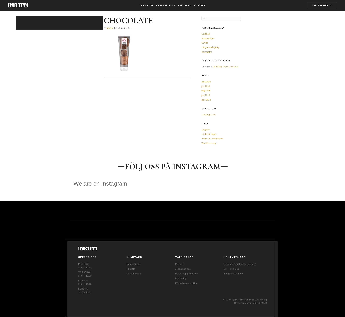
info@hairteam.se (233, 274)
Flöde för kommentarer (212, 138)
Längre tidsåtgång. (210, 47)
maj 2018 (205, 91)
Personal (180, 264)
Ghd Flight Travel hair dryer (225, 67)
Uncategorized (208, 114)
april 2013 (206, 100)
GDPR (204, 43)
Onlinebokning (134, 274)
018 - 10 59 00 (231, 269)
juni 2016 (205, 95)
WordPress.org (208, 143)
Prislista (131, 269)
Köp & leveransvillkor (186, 283)
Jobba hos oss (183, 269)
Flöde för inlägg (208, 134)
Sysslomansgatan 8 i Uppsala (240, 264)
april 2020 (206, 82)
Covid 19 (205, 34)
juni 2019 (205, 86)
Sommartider (207, 38)
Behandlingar (134, 264)
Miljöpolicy (180, 278)
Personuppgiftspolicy (186, 274)
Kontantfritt (207, 52)
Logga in (205, 129)
